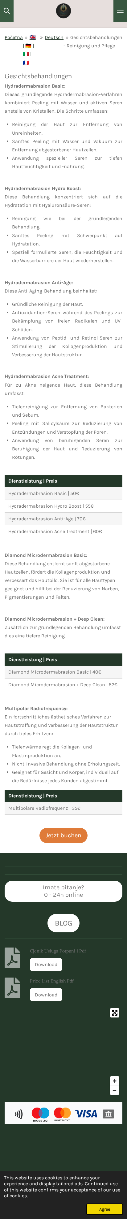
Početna (14, 37)
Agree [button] (104, 1209)
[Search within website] (7, 11)
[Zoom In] (114, 1081)
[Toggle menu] (120, 11)
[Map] (63, 1051)
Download (46, 964)
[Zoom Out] (114, 1090)
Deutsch (54, 37)
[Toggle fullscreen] (114, 1012)
